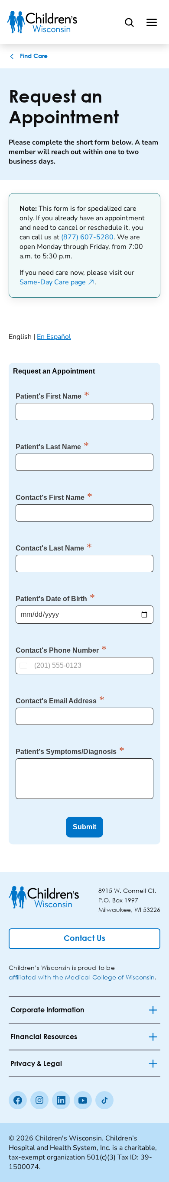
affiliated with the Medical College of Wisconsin (82, 977)
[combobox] (24, 665)
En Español (54, 336)
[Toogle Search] (129, 22)
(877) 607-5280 (87, 237)
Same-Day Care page (57, 282)
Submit (84, 827)
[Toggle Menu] (151, 22)
